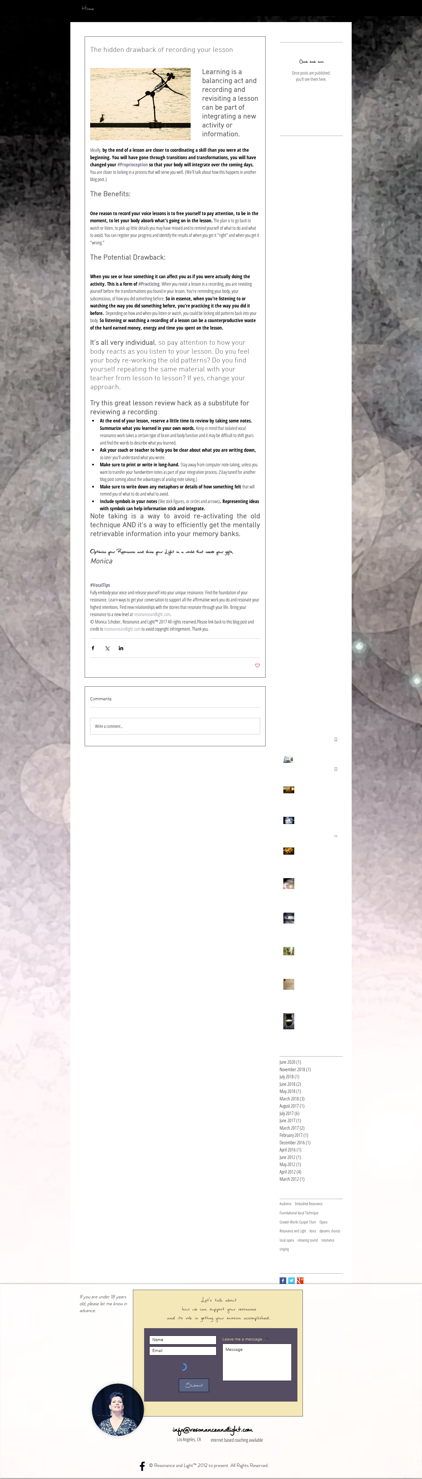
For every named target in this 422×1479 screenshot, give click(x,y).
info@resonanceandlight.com (212, 1429)
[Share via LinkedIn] (121, 648)
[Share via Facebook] (93, 648)
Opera (323, 1222)
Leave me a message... (244, 1339)
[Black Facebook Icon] (142, 1466)
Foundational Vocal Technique (299, 1212)
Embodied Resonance (308, 1203)
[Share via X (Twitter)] (107, 648)
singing (284, 1249)
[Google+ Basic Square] (300, 1280)
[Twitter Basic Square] (291, 1280)
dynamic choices (330, 1231)
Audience (285, 1203)
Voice (312, 1231)
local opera (287, 1240)
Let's (208, 1299)
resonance (327, 1240)
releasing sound (307, 1240)
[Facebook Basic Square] (283, 1280)
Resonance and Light (293, 1231)
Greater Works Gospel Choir (298, 1222)
